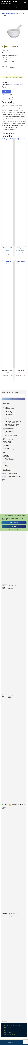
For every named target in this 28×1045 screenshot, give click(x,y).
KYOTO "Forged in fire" (10, 432)
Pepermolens (5, 405)
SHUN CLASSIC (8, 434)
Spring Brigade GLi (9, 411)
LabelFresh (7, 466)
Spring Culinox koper (9, 414)
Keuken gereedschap (7, 454)
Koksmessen (5, 429)
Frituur (6, 463)
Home (3, 13)
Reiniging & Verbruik (7, 446)
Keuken (6, 465)
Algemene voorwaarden (12, 1025)
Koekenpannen (6, 419)
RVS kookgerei (8, 410)
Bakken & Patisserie (7, 441)
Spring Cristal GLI (8, 412)
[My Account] (20, 7)
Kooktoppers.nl (9, 2)
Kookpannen (5, 407)
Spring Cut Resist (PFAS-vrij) (11, 422)
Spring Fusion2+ (8, 417)
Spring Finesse (8, 415)
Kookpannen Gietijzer (9, 408)
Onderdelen (5, 455)
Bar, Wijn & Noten (7, 442)
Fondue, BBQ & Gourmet (8, 437)
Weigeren (14, 526)
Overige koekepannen (9, 427)
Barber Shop (7, 458)
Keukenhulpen (6, 451)
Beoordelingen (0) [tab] (8, 98)
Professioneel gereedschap (8, 428)
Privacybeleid (16, 529)
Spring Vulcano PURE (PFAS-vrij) (12, 424)
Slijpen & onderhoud (9, 431)
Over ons (7, 1029)
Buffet (6, 462)
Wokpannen (7, 418)
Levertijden (8, 1027)
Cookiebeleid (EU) (10, 1034)
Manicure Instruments (9, 459)
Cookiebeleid (10, 529)
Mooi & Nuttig (6, 452)
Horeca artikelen (6, 461)
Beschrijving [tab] (6, 91)
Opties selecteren (20, 254)
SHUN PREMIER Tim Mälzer (11, 435)
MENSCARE (6, 456)
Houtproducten (6, 445)
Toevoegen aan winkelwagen (12, 77)
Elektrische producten (7, 444)
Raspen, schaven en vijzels (13, 13)
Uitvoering (5, 67)
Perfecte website (14, 522)
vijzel (6, 87)
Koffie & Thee (6, 448)
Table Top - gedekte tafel (8, 439)
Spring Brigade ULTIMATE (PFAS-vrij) (13, 421)
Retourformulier (9, 1031)
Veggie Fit (5, 438)
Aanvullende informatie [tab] (9, 95)
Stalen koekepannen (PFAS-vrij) (11, 425)
